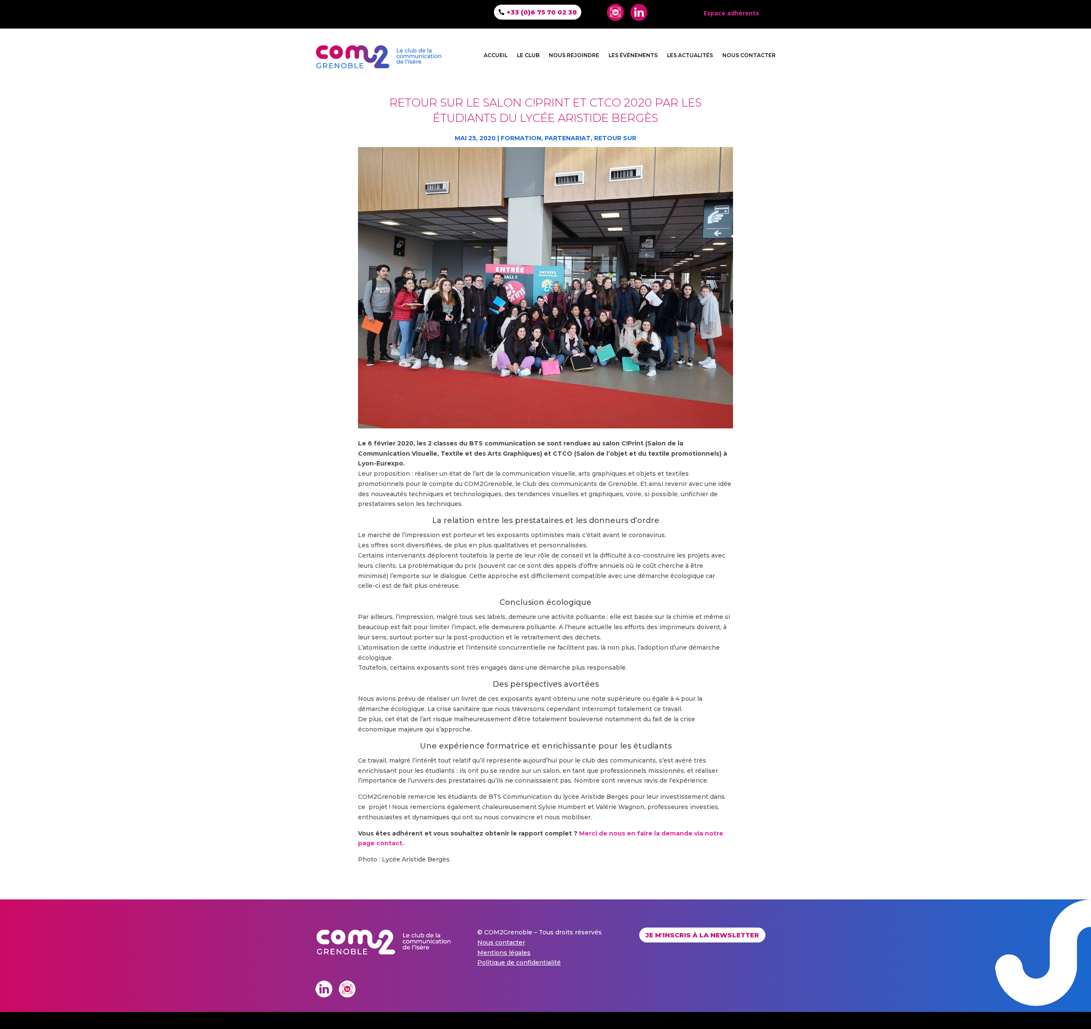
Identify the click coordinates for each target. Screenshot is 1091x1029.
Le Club (528, 55)
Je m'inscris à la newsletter (702, 935)
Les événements (633, 55)
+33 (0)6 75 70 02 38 (542, 12)
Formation (521, 138)
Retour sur (615, 138)
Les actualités (690, 55)
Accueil (496, 55)
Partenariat (568, 138)
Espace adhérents (731, 13)
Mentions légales (504, 953)
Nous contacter (749, 55)
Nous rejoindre (574, 55)
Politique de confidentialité (519, 962)
